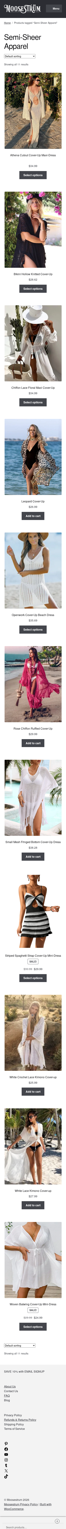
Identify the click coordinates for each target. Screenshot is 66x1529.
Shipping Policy (14, 1424)
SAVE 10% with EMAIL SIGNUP (24, 1371)
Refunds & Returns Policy (20, 1420)
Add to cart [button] (33, 516)
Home (7, 22)
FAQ (7, 1396)
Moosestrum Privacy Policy (21, 1504)
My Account (11, 1523)
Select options (33, 175)
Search (33, 1523)
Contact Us (11, 1391)
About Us (10, 1386)
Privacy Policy (13, 1415)
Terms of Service (14, 1429)
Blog (7, 1400)
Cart (51, 1520)
